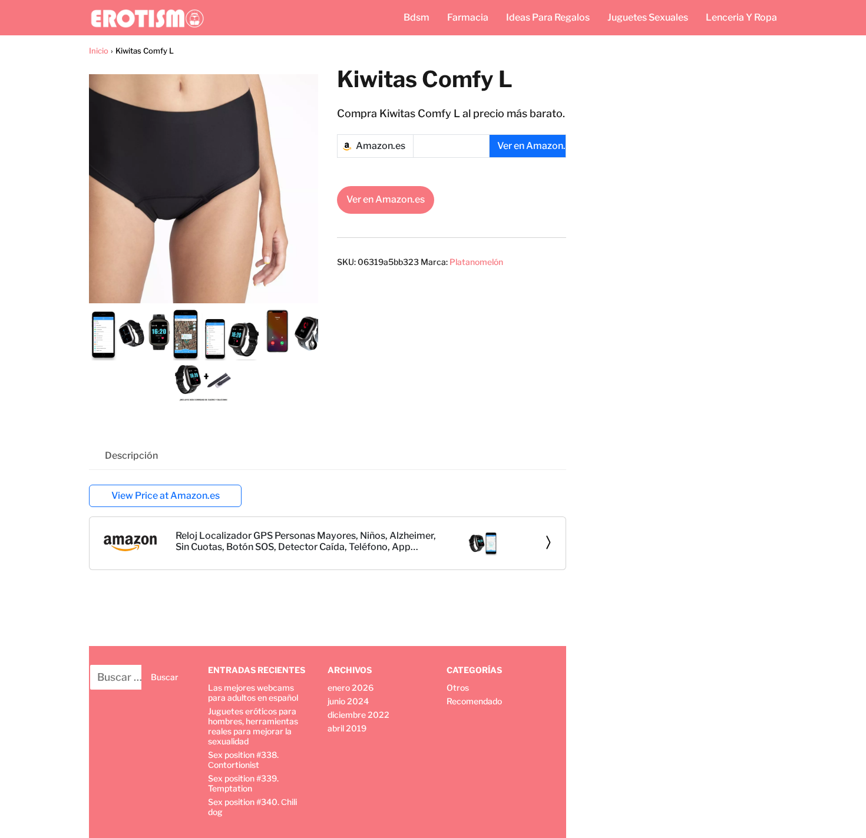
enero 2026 (350, 688)
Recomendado (474, 701)
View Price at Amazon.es (165, 495)
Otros (458, 688)
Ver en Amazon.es (385, 199)
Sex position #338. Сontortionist (243, 760)
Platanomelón (476, 262)
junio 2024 (348, 701)
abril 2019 (347, 728)
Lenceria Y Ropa (741, 17)
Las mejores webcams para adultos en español (253, 693)
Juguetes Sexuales (647, 17)
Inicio (98, 50)
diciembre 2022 (358, 715)
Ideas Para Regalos (548, 17)
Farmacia (467, 17)
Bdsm (416, 17)
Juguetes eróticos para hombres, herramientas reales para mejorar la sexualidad (253, 726)
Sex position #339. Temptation (243, 783)
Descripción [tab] (131, 455)
